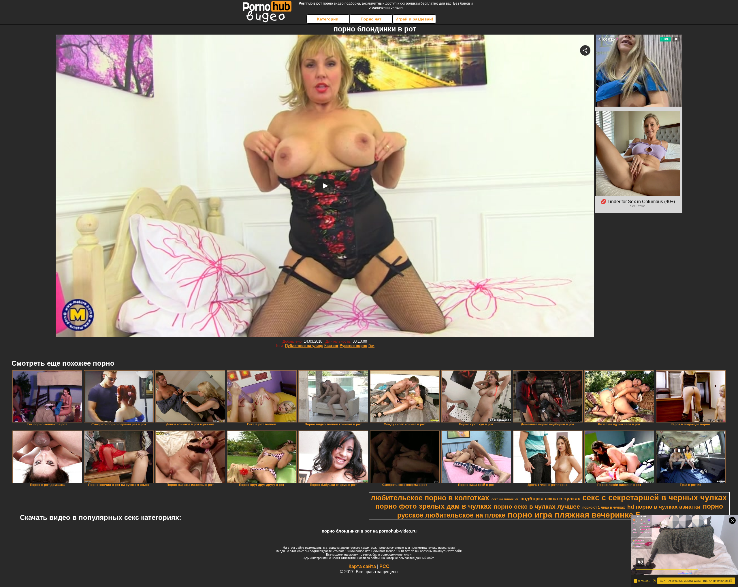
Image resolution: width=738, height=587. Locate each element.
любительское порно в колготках (430, 498)
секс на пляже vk (505, 499)
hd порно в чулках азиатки (664, 507)
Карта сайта (362, 566)
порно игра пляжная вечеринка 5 (574, 514)
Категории (327, 19)
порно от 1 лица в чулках (603, 507)
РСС (384, 566)
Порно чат (371, 19)
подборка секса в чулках (550, 498)
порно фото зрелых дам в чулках (433, 506)
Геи (371, 345)
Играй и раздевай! (414, 19)
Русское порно (353, 345)
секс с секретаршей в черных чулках (654, 497)
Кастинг (331, 345)
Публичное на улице (304, 345)
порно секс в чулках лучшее (537, 506)
